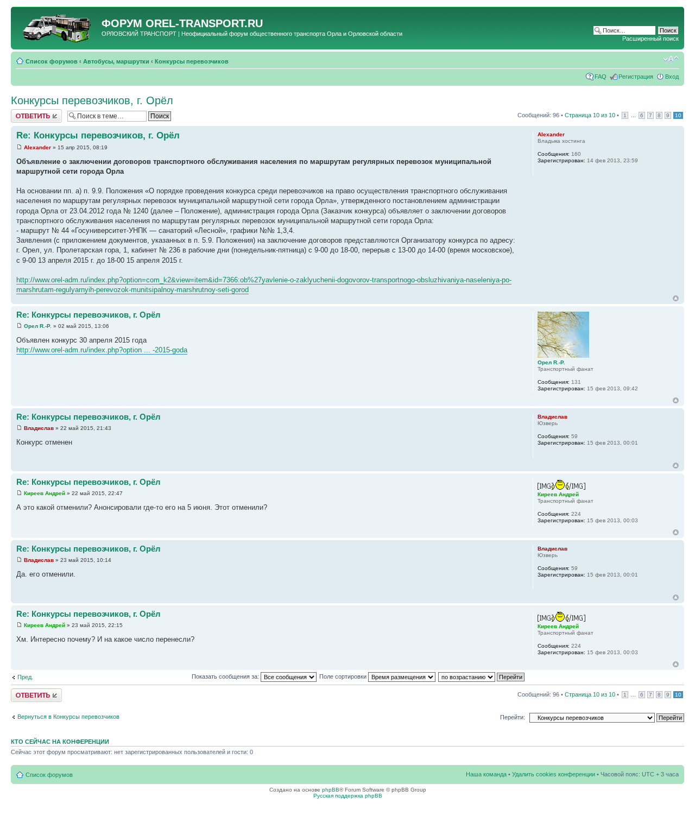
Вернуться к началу (676, 298)
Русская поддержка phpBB (347, 796)
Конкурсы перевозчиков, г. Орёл (92, 100)
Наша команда (486, 774)
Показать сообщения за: (226, 676)
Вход (672, 76)
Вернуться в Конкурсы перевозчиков (68, 716)
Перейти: (512, 717)
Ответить (24, 112)
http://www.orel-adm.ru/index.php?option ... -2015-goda (101, 350)
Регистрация (635, 76)
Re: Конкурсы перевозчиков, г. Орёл (98, 135)
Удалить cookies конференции (553, 774)
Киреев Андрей (44, 493)
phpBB (330, 790)
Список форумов (52, 61)
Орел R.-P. (38, 326)
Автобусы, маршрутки (116, 61)
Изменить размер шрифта (671, 59)
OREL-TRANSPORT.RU (204, 23)
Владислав (39, 428)
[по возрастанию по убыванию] (482, 676)
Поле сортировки (343, 676)
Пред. (25, 677)
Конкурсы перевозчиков (192, 61)
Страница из (590, 115)
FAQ (600, 76)
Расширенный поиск (650, 38)
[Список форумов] (58, 26)
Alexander (37, 147)
